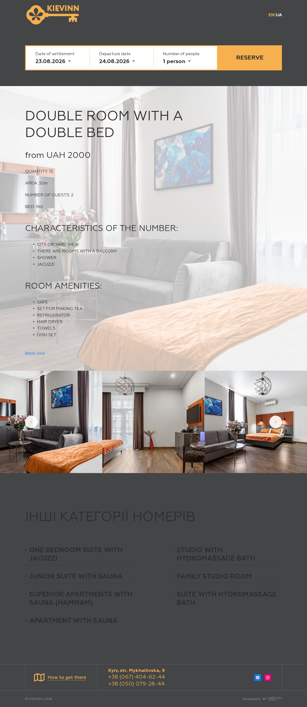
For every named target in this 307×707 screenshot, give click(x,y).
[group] (51, 422)
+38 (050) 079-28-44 (136, 683)
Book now (35, 353)
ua (279, 14)
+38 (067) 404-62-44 (136, 677)
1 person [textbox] (174, 61)
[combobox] (185, 61)
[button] (31, 422)
